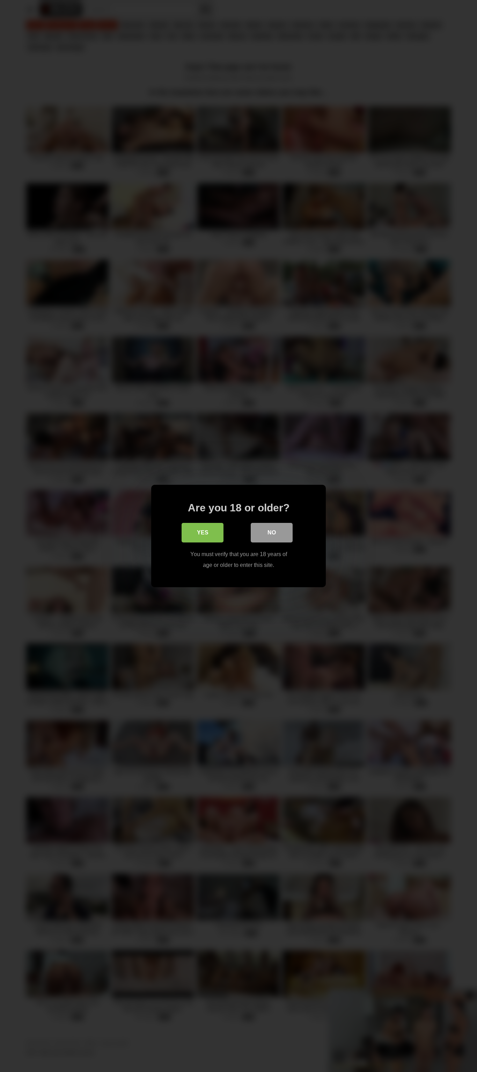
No (271, 532)
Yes (202, 532)
